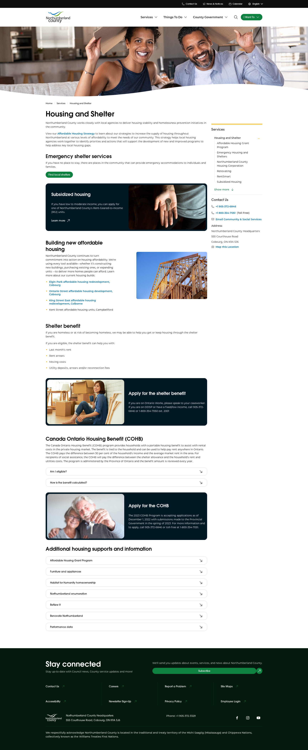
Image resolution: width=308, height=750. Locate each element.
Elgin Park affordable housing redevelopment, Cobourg (79, 283)
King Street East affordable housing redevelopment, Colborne (72, 302)
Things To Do (172, 17)
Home (49, 103)
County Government (208, 17)
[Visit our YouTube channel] (258, 718)
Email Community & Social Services (238, 219)
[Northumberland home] (58, 17)
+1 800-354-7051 (225, 213)
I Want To (249, 17)
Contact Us (191, 4)
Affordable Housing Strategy (76, 133)
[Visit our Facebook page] (237, 718)
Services (147, 17)
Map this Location (227, 246)
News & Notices (215, 4)
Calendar (237, 4)
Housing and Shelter (227, 137)
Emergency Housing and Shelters (232, 154)
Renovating (224, 171)
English (256, 4)
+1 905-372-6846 (226, 206)
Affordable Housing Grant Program (233, 145)
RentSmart (224, 176)
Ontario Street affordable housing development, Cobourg (80, 292)
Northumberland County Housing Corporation (232, 163)
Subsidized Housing (229, 181)
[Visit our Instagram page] (248, 718)
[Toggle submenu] (258, 138)
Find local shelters (59, 174)
